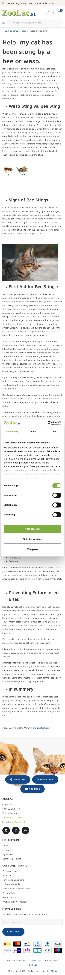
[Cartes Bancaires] (37, 950)
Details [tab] (32, 431)
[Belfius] (7, 950)
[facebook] (6, 830)
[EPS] (27, 950)
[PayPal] (48, 944)
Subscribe (13, 931)
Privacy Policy (52, 961)
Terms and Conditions (16, 961)
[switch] (56, 495)
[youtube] (25, 830)
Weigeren (32, 549)
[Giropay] (17, 950)
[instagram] (16, 830)
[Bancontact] (27, 944)
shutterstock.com (41, 727)
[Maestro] (58, 950)
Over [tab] (53, 431)
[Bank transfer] (58, 944)
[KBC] (37, 944)
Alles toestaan (32, 528)
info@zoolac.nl (17, 822)
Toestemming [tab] (11, 431)
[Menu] (3, 23)
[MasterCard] (17, 944)
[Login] (48, 12)
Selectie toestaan (32, 539)
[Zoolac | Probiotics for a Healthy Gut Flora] (18, 12)
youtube (34, 788)
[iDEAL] (7, 944)
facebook (19, 779)
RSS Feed (32, 965)
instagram (46, 779)
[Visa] (48, 950)
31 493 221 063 (14, 817)
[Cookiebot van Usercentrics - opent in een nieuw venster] (47, 423)
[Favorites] (54, 12)
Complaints (35, 961)
